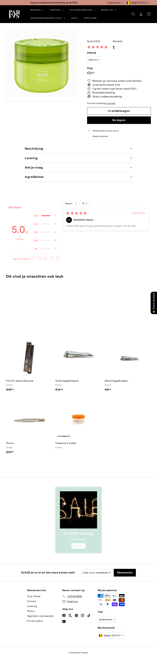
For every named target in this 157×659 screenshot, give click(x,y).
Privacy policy (35, 620)
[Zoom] (41, 66)
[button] (45, 215)
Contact (31, 601)
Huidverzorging (81, 10)
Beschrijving (34, 149)
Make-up (107, 10)
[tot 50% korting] (78, 509)
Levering (111, 103)
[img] (97, 47)
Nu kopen (119, 120)
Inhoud (91, 52)
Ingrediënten (34, 177)
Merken (36, 10)
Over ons (90, 18)
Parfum (55, 10)
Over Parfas (33, 596)
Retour (31, 611)
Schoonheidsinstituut (47, 18)
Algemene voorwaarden (40, 616)
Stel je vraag (34, 167)
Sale (74, 18)
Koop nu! (78, 545)
